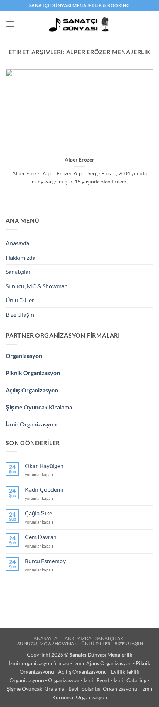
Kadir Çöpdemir (45, 489)
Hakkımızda (20, 257)
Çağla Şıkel (39, 513)
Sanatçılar (18, 271)
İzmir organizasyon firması (39, 663)
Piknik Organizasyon (33, 372)
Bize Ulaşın (20, 314)
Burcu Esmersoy (45, 560)
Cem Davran (41, 536)
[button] (10, 24)
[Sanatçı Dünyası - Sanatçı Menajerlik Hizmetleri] (80, 24)
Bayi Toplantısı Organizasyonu (103, 689)
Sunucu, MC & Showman (37, 285)
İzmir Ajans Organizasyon (103, 663)
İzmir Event (97, 680)
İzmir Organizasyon (31, 424)
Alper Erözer (79, 160)
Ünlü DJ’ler (20, 299)
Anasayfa (17, 242)
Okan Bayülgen (44, 465)
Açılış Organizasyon (32, 390)
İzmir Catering (131, 680)
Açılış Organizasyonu (83, 671)
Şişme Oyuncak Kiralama (39, 407)
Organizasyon (24, 355)
